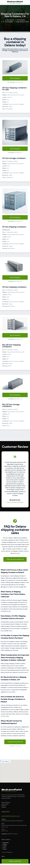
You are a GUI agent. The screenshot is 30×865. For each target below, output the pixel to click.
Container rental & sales (9, 791)
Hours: (3, 823)
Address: (4, 819)
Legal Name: (4, 833)
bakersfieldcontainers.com (11, 816)
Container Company (15, 3)
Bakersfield (15, 2)
